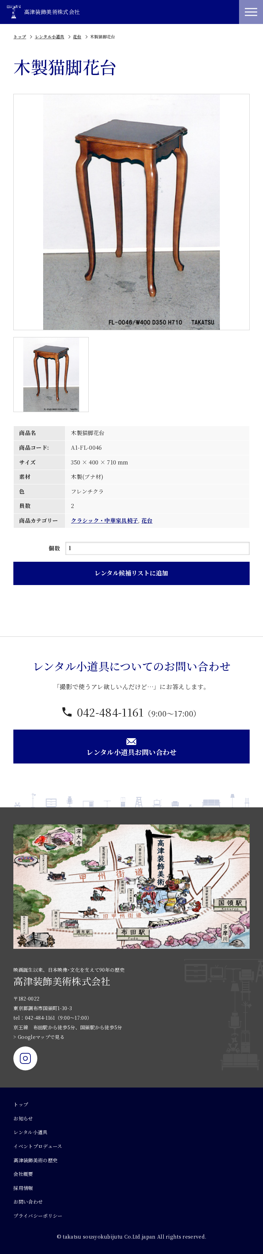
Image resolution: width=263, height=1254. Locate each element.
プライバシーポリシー (37, 1215)
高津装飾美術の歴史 (35, 1160)
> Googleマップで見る (38, 1036)
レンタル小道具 (49, 36)
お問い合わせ (28, 1201)
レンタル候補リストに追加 (131, 572)
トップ (19, 36)
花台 (77, 36)
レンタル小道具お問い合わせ (131, 752)
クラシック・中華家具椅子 (104, 520)
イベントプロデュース (37, 1146)
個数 (54, 548)
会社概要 (23, 1173)
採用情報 (23, 1187)
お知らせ (23, 1118)
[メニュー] (251, 12)
